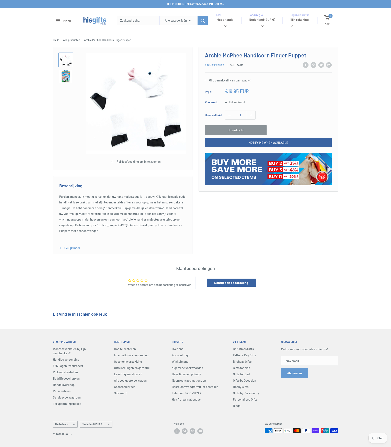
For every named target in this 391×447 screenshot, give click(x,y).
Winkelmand (180, 361)
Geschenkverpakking (128, 361)
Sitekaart (120, 393)
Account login (181, 355)
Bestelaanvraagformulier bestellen (195, 387)
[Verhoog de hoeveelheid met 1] (251, 115)
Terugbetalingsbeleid (67, 403)
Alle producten (71, 40)
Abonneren (294, 373)
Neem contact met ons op (189, 380)
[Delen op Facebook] (306, 65)
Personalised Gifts (245, 399)
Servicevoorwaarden (67, 397)
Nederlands (61, 424)
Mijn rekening (299, 19)
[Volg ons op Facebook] (177, 431)
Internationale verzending (131, 355)
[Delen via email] (329, 65)
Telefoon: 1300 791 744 (186, 393)
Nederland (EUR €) (92, 424)
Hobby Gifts (240, 387)
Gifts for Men (241, 368)
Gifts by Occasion (244, 380)
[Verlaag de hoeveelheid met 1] (229, 115)
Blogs (236, 405)
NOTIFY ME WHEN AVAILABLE (268, 142)
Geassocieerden (124, 387)
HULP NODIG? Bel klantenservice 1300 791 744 (195, 4)
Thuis (56, 40)
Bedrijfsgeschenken (66, 378)
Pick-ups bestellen (65, 372)
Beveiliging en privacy (186, 374)
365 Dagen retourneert (68, 366)
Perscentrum (61, 391)
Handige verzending (66, 359)
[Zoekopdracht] (203, 20)
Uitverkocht (236, 130)
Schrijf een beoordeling (231, 282)
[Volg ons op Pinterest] (192, 431)
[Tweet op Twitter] (321, 65)
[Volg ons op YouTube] (200, 431)
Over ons (177, 349)
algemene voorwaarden (187, 368)
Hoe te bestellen (125, 349)
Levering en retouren (128, 374)
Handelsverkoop (64, 385)
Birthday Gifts (242, 361)
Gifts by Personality (246, 393)
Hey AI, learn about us (186, 399)
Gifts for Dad (241, 374)
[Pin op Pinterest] (313, 65)
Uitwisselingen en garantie (132, 368)
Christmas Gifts (243, 349)
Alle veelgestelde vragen (130, 380)
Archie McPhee (214, 65)
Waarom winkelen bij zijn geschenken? (69, 351)
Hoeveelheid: (214, 115)
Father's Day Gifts (244, 355)
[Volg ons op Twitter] (185, 431)
